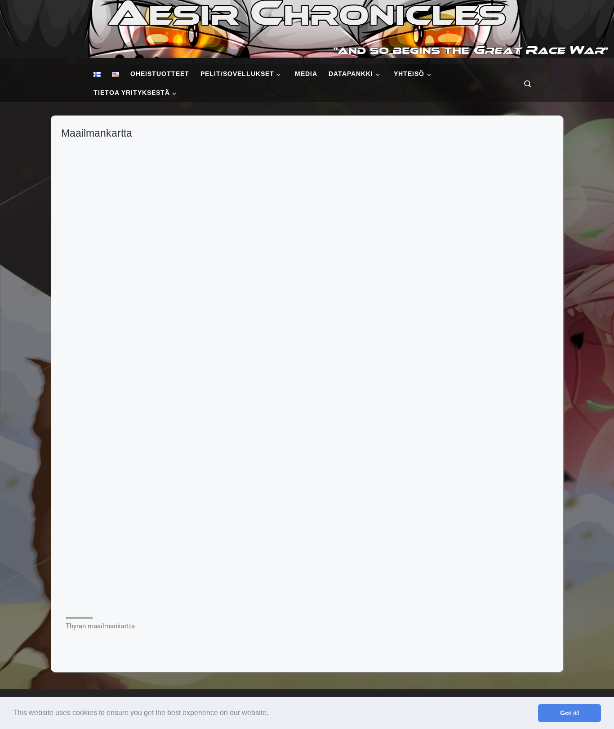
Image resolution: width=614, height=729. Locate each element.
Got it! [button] (569, 712)
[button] (271, 713)
